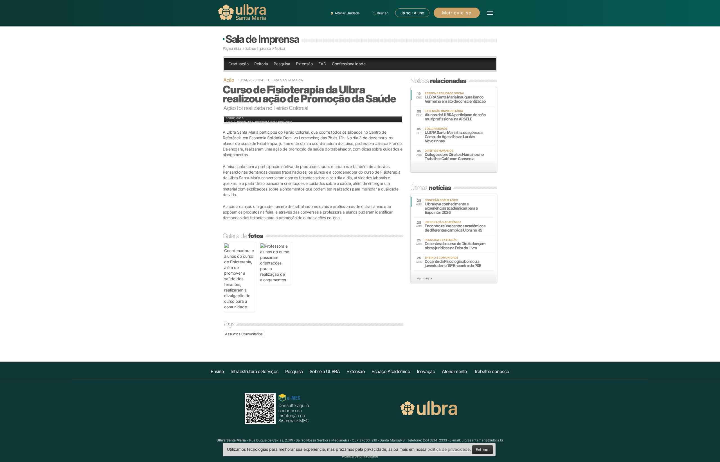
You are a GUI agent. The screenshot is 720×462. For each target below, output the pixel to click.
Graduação (238, 63)
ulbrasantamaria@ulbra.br (482, 440)
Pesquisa (282, 63)
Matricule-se (456, 12)
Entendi (482, 449)
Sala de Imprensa (262, 39)
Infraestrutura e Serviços (254, 371)
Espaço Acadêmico (391, 371)
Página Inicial (232, 48)
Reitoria (261, 63)
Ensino (217, 371)
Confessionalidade (349, 63)
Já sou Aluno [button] (412, 12)
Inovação (426, 371)
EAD (322, 63)
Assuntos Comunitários (244, 334)
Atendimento (454, 371)
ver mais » (424, 278)
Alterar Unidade (347, 13)
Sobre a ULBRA (325, 371)
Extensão (304, 63)
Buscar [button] (382, 13)
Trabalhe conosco (491, 371)
